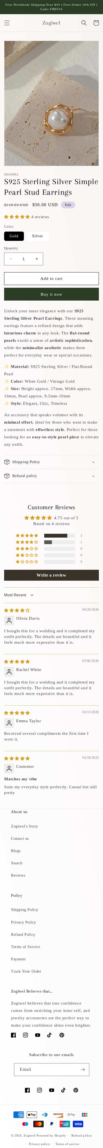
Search (17, 863)
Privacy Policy (23, 922)
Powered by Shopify (51, 1135)
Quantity (11, 248)
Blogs (16, 851)
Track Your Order (26, 971)
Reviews (18, 875)
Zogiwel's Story (24, 826)
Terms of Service (25, 947)
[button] (7, 23)
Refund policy (81, 1135)
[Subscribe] (83, 1069)
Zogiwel (29, 1135)
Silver (37, 236)
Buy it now (51, 294)
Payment (18, 959)
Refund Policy (23, 935)
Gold (14, 236)
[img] (17, 610)
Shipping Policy (24, 910)
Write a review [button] (51, 575)
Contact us (20, 839)
